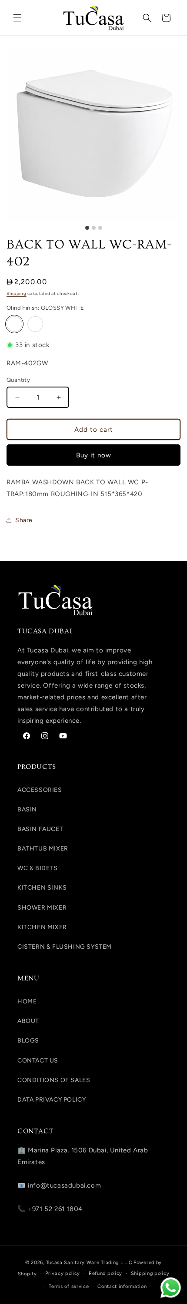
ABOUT (28, 1021)
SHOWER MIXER (42, 907)
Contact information (122, 1286)
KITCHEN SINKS (42, 887)
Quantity (18, 380)
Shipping (17, 293)
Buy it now (93, 455)
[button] (17, 17)
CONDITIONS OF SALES (53, 1080)
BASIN (27, 809)
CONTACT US (37, 1060)
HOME (27, 1001)
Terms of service (69, 1286)
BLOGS (28, 1040)
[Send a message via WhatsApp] (171, 1288)
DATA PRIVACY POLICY (51, 1099)
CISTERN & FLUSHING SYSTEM (64, 946)
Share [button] (24, 520)
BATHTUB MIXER (42, 848)
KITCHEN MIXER (42, 927)
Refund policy (105, 1273)
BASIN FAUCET (40, 829)
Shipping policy (150, 1273)
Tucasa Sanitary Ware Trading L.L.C (89, 1262)
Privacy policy (62, 1273)
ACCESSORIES (39, 790)
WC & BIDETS (37, 868)
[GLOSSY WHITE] (14, 324)
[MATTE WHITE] (35, 324)
